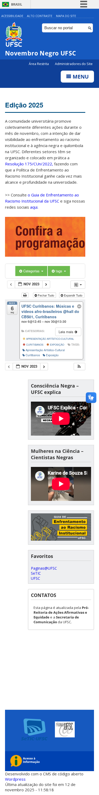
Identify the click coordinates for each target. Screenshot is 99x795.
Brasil (16, 4)
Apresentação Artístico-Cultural (49, 339)
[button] (79, 366)
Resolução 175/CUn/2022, (29, 163)
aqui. (34, 207)
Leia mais (66, 331)
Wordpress (15, 779)
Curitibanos (34, 344)
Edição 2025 (24, 105)
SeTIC (36, 573)
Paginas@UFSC (44, 568)
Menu (80, 76)
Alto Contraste (39, 16)
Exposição (56, 344)
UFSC (35, 578)
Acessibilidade (12, 16)
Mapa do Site (66, 16)
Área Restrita (39, 64)
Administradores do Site (74, 64)
